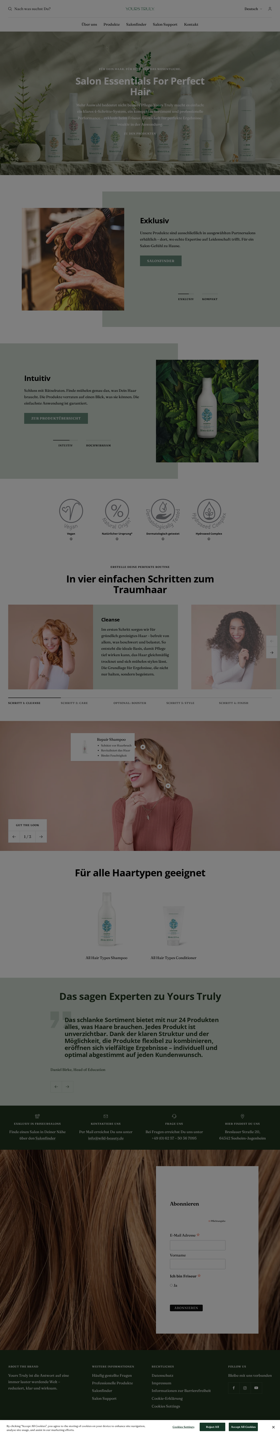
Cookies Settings (183, 1426)
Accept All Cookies (243, 1426)
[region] (140, 1427)
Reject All (212, 1426)
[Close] (273, 1427)
